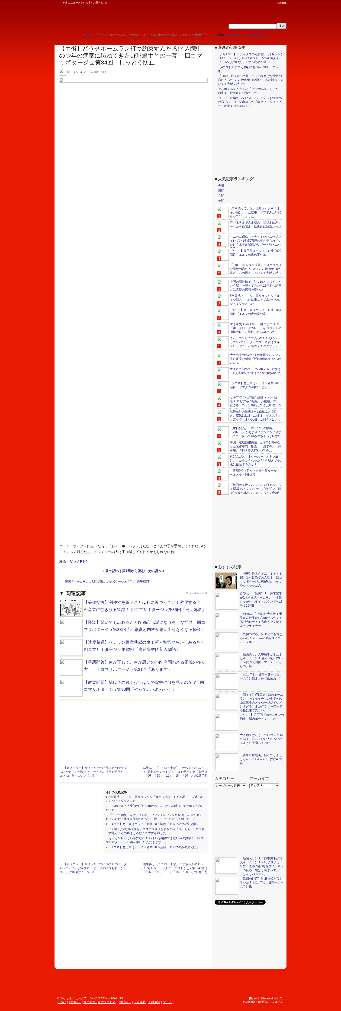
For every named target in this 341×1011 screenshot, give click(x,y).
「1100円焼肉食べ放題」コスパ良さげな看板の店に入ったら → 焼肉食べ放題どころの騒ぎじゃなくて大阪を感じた (155, 831)
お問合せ (125, 1002)
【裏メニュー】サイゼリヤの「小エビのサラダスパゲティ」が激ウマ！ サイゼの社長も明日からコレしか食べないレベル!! (93, 771)
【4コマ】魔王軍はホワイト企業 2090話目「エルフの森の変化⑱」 (154, 824)
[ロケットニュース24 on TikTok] (265, 2)
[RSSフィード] (274, 2)
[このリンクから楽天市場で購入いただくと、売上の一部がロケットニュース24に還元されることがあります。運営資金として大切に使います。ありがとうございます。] (243, 2)
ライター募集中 (234, 34)
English (282, 2)
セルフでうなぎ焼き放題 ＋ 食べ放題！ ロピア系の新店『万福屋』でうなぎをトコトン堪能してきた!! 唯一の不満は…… (249, 403)
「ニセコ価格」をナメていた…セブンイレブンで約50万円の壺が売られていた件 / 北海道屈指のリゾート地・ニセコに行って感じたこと (154, 817)
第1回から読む (133, 571)
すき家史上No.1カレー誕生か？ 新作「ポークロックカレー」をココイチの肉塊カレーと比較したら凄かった (255, 328)
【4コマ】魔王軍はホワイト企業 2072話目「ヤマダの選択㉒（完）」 (255, 385)
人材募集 (154, 1002)
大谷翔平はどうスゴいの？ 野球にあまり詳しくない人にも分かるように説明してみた (261, 739)
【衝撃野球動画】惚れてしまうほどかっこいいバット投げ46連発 (261, 759)
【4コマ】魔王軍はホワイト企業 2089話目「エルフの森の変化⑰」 (154, 847)
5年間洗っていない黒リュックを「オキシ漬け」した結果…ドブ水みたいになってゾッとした (255, 212)
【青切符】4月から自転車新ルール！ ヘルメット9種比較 (255, 472)
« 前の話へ (111, 571)
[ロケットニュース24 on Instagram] (261, 2)
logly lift (204, 593)
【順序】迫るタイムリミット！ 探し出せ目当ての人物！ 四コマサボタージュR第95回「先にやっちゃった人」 (261, 579)
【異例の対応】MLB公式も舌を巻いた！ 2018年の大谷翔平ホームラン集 (261, 638)
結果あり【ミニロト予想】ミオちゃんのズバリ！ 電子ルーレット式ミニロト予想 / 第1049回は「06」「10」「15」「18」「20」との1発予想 (174, 771)
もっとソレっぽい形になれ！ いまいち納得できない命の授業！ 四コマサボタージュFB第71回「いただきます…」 (154, 840)
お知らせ (75, 1002)
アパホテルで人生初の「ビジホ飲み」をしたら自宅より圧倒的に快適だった (249, 91)
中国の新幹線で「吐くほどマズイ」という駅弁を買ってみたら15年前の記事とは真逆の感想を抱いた (255, 285)
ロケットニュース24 (109, 17)
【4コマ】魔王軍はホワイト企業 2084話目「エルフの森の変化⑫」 (255, 312)
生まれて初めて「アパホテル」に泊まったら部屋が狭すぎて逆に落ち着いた (255, 371)
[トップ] (79, 34)
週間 (221, 190)
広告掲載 (140, 1002)
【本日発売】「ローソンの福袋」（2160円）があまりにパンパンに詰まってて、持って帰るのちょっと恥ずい (256, 432)
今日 (221, 185)
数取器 (252, 1001)
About (62, 1002)
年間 (221, 200)
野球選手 (144, 581)
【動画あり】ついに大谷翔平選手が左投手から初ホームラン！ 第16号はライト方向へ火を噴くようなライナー (261, 619)
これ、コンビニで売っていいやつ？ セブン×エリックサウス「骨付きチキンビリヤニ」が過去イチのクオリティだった (249, 344)
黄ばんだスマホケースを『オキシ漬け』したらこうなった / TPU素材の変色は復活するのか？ (255, 460)
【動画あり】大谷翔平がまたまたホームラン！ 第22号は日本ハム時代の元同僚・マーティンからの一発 (261, 660)
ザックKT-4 (74, 72)
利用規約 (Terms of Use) (100, 1002)
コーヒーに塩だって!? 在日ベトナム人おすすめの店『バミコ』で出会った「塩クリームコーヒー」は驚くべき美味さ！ (250, 102)
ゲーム (167, 1002)
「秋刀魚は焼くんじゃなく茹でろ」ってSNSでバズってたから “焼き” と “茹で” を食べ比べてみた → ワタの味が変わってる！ (249, 490)
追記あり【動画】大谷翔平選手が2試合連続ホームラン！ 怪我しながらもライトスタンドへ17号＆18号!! (261, 599)
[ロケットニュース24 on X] (248, 2)
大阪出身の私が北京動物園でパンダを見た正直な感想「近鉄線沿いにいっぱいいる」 (255, 359)
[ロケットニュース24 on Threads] (257, 2)
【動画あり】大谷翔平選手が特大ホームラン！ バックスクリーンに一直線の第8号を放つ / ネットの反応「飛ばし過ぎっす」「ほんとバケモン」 (261, 866)
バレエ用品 (276, 1001)
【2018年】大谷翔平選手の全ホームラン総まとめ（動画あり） (261, 676)
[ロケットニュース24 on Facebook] (252, 2)
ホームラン (81, 581)
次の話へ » (156, 571)
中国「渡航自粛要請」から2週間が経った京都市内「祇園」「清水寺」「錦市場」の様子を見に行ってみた (255, 446)
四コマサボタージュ (113, 581)
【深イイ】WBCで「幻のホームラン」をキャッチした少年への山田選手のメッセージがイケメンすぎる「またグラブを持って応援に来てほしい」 (261, 702)
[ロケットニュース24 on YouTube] (270, 2)
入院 (94, 581)
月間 (221, 195)
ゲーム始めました (257, 34)
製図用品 (263, 1001)
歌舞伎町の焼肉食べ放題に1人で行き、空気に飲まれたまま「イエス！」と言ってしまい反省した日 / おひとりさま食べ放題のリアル (249, 417)
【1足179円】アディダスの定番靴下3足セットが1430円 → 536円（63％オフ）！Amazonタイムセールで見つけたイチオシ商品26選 (250, 58)
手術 (132, 581)
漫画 (68, 581)
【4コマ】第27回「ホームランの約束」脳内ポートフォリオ (262, 716)
